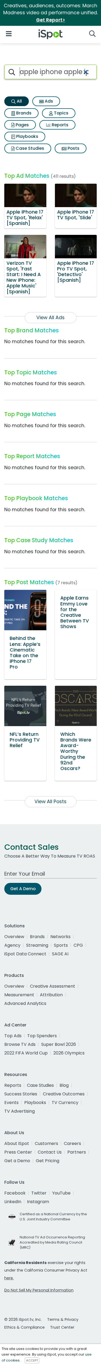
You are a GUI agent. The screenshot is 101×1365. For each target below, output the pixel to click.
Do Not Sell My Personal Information (39, 1290)
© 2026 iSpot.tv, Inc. (23, 1319)
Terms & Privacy (62, 1319)
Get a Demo (17, 1161)
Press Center (18, 1152)
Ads (48, 101)
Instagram (38, 1202)
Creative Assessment (52, 986)
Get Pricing (47, 1161)
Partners (76, 1152)
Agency (12, 945)
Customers (46, 1143)
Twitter (39, 1193)
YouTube (61, 1193)
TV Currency (65, 1102)
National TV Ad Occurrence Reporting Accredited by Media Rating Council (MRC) (52, 1242)
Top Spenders (42, 1036)
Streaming (37, 945)
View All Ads (50, 317)
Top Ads (13, 1036)
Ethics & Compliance (24, 1327)
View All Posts (50, 801)
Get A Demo (23, 889)
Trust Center (62, 1327)
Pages (22, 125)
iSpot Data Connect (25, 954)
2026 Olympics (69, 1053)
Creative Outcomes (64, 1094)
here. (9, 1278)
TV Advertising (19, 1111)
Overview (14, 937)
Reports (59, 125)
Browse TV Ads (20, 1044)
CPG (78, 945)
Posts (73, 148)
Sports (61, 945)
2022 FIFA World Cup (26, 1053)
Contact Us (50, 1152)
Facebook (15, 1193)
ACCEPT (32, 1360)
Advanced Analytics (25, 1003)
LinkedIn (12, 1202)
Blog (64, 1085)
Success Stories (20, 1094)
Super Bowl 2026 (58, 1044)
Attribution (51, 995)
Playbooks (26, 136)
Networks (60, 937)
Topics (60, 113)
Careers (72, 1143)
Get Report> (50, 20)
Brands (23, 113)
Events (11, 1102)
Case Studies (29, 148)
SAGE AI (60, 954)
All (19, 101)
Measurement (19, 995)
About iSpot (16, 1143)
